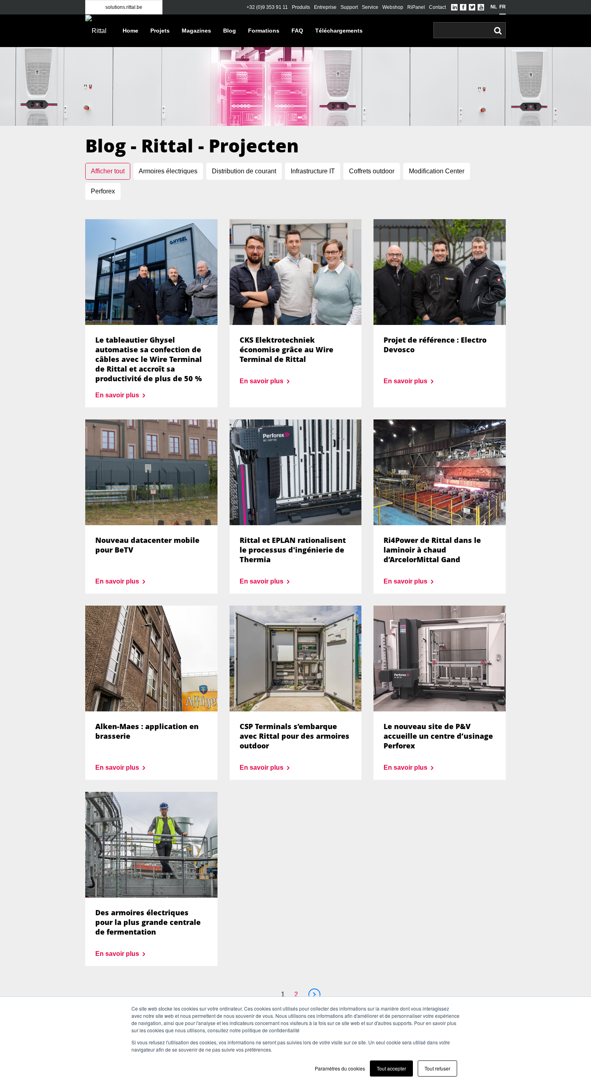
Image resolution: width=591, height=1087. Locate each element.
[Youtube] (481, 7)
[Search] (498, 31)
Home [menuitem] (130, 30)
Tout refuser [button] (437, 1068)
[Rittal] (98, 30)
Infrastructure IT (313, 171)
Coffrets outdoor (371, 171)
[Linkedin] (454, 7)
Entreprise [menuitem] (325, 7)
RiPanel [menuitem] (416, 7)
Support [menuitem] (349, 7)
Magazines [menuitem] (196, 30)
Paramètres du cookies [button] (340, 1068)
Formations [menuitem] (263, 30)
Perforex (103, 191)
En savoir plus (118, 395)
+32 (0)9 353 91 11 (267, 7)
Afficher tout (108, 171)
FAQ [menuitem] (297, 30)
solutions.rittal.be (123, 7)
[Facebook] (463, 7)
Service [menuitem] (370, 7)
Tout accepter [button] (391, 1068)
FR (502, 7)
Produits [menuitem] (301, 7)
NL (493, 7)
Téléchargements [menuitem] (339, 30)
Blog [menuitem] (229, 30)
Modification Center (436, 171)
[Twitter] (472, 7)
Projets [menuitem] (160, 30)
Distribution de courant (244, 171)
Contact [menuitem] (437, 7)
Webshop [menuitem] (392, 7)
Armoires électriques (168, 171)
